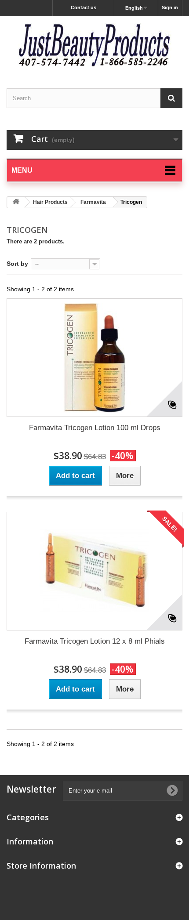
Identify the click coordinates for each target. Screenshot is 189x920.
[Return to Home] (15, 202)
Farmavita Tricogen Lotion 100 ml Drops (94, 428)
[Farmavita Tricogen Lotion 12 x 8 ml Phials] (94, 571)
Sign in (170, 7)
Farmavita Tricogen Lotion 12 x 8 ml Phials (95, 641)
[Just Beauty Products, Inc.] (94, 44)
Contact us (83, 7)
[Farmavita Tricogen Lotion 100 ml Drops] (94, 358)
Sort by (17, 263)
